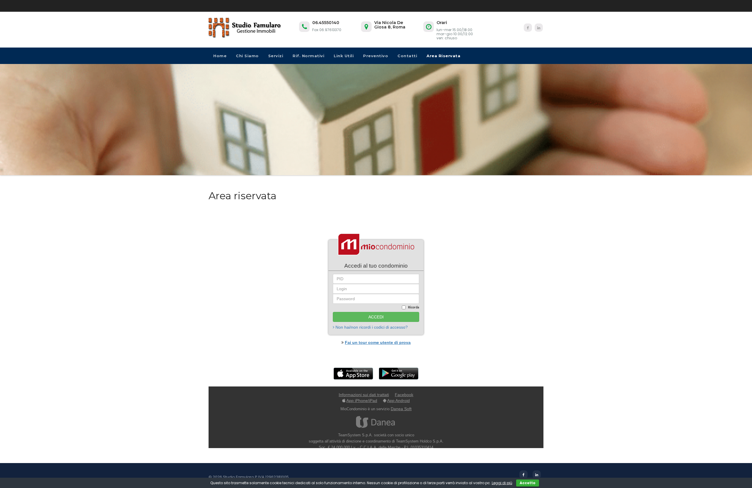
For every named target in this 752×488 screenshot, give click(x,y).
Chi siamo (247, 55)
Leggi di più (502, 482)
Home (219, 55)
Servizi (275, 55)
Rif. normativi (308, 55)
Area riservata (443, 55)
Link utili (344, 55)
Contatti (407, 55)
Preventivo (375, 55)
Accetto (528, 482)
